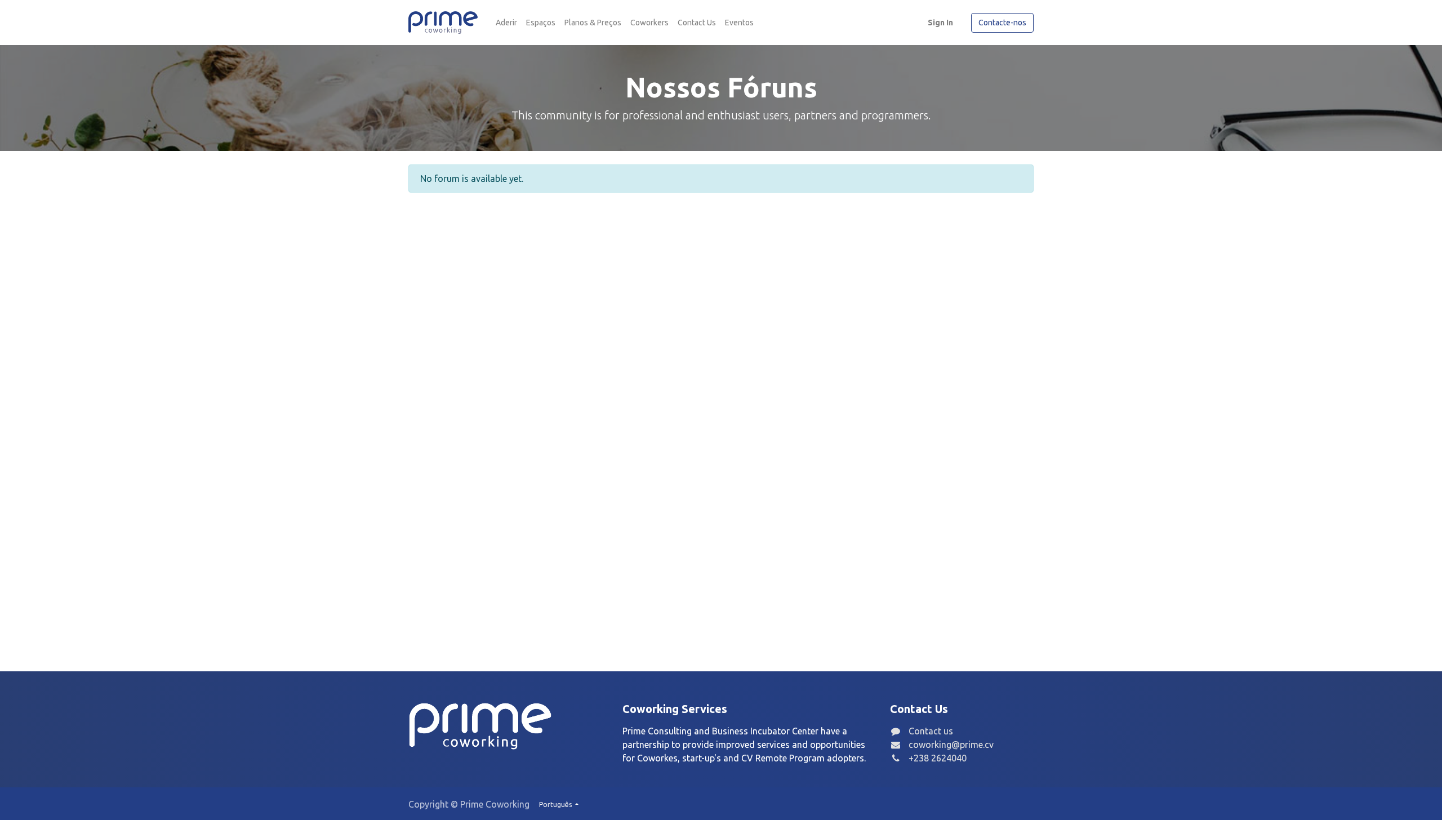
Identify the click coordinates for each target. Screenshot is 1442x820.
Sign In (940, 22)
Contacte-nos (1002, 22)
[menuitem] (506, 22)
